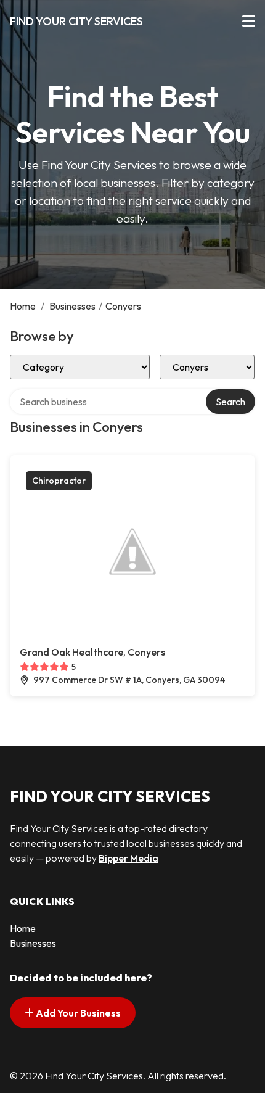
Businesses (72, 306)
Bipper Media (128, 858)
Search (230, 401)
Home (23, 306)
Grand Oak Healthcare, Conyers (92, 652)
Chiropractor (59, 480)
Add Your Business (77, 1013)
